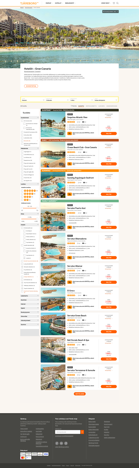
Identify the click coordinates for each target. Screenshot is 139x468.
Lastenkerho (24, 296)
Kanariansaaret (108, 424)
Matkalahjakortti (92, 435)
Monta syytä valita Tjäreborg (25, 440)
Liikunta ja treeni (25, 320)
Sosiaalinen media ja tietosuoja (41, 442)
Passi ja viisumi (40, 436)
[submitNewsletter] (82, 432)
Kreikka (106, 429)
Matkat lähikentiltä (93, 429)
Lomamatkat (91, 432)
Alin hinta (102, 106)
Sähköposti (58, 429)
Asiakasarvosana (112, 106)
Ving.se (63, 465)
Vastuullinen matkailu (26, 431)
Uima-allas (24, 316)
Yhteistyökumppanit (93, 445)
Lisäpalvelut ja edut (93, 437)
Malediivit (106, 432)
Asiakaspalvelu (40, 428)
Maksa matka (92, 421)
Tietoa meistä (24, 428)
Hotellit (58, 3)
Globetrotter (77, 465)
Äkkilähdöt (69, 3)
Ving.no (67, 465)
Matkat (48, 3)
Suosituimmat (25, 117)
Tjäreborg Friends (93, 443)
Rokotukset (39, 439)
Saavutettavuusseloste (42, 446)
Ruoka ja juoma (25, 312)
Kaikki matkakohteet (109, 437)
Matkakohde (24, 148)
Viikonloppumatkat (93, 424)
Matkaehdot (39, 434)
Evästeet (48, 465)
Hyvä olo (23, 324)
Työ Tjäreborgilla (24, 434)
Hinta (22, 214)
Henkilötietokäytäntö (56, 465)
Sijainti (23, 308)
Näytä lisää (79, 394)
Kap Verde (106, 427)
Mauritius (106, 435)
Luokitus (23, 184)
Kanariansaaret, (29, 71)
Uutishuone (23, 436)
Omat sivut (105, 3)
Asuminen (24, 300)
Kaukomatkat (92, 427)
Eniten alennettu (91, 106)
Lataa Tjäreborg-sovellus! (62, 447)
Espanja (37, 71)
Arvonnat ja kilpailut (93, 440)
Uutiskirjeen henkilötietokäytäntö (64, 436)
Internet (23, 304)
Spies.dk (72, 465)
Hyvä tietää (39, 431)
